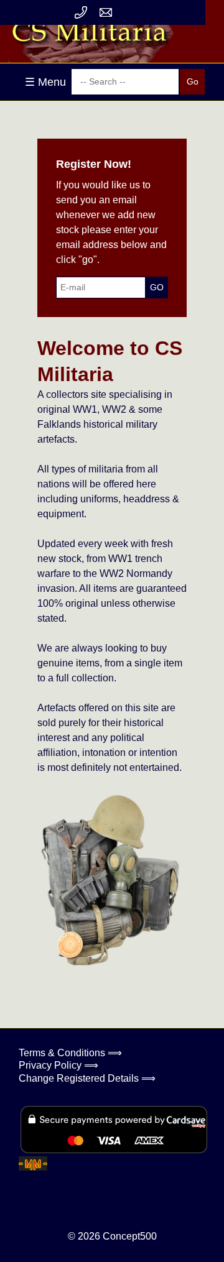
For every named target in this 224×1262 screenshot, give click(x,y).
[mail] (105, 12)
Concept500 (130, 1236)
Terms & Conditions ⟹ (70, 1053)
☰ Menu (45, 82)
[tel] (80, 12)
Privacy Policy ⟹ (58, 1065)
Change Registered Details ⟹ (87, 1078)
